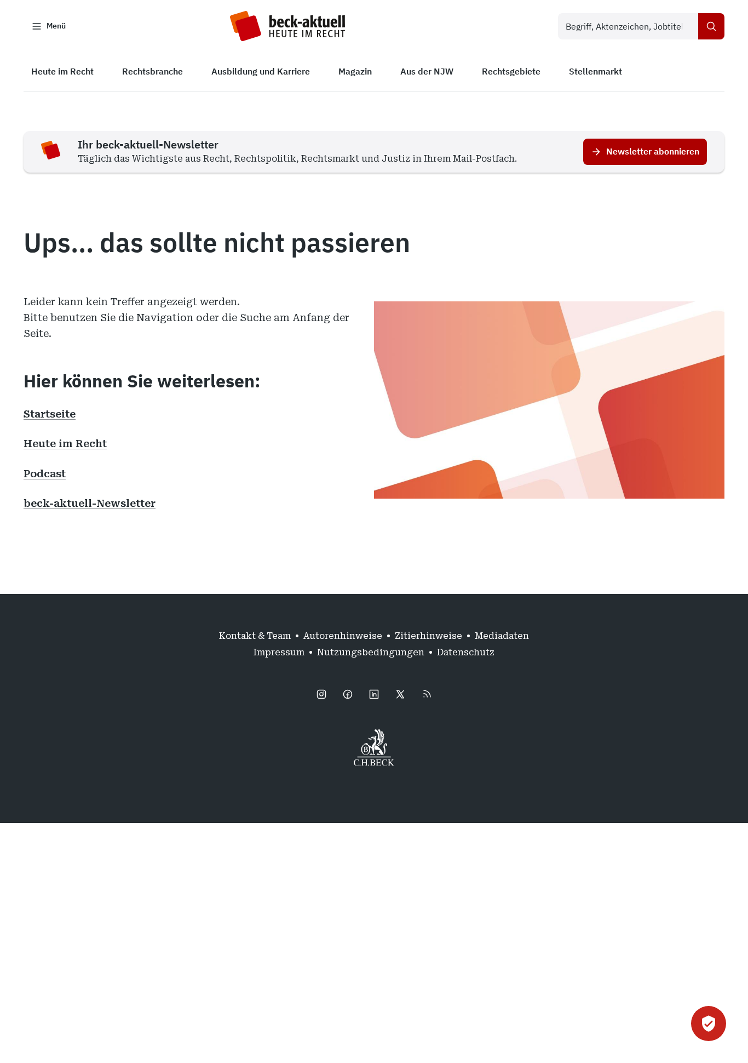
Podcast (45, 473)
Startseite (50, 414)
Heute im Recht (65, 443)
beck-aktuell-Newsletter (90, 503)
